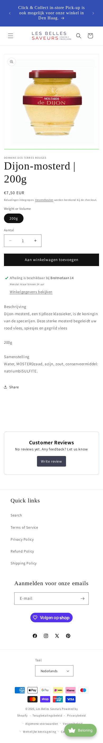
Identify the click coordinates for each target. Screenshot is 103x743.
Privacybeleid (76, 715)
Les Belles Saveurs (48, 709)
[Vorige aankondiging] (10, 13)
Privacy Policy (22, 539)
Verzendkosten (44, 200)
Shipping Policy (24, 563)
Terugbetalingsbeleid (47, 715)
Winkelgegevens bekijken (31, 291)
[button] (10, 36)
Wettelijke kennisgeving (39, 731)
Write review (51, 461)
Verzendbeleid (72, 723)
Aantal (9, 230)
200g (14, 218)
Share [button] (14, 387)
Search (16, 515)
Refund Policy (22, 551)
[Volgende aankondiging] (93, 13)
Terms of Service (24, 527)
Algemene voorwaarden (41, 723)
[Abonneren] (82, 598)
